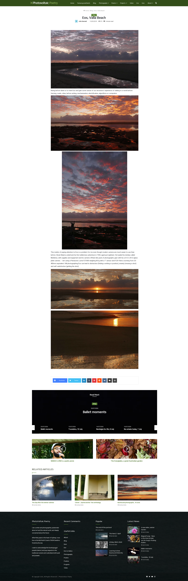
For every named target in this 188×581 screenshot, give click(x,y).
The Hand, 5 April (115, 533)
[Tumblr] (89, 380)
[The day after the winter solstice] (51, 487)
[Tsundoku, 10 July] (133, 559)
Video (131, 3)
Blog (94, 3)
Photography (103, 3)
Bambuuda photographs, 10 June (129, 502)
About (150, 3)
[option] (94, 412)
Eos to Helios (68, 551)
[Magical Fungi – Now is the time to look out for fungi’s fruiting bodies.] (133, 538)
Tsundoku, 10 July (95, 412)
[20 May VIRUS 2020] (102, 544)
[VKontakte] (104, 380)
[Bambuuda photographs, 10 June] (137, 487)
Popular (99, 521)
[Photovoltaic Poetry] (44, 3)
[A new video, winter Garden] (133, 530)
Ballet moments (146, 548)
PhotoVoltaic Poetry (65, 577)
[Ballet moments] (133, 551)
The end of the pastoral (104, 527)
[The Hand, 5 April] (102, 536)
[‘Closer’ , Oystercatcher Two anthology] (94, 487)
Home (72, 3)
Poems (114, 3)
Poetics (66, 561)
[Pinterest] (94, 380)
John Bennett (83, 21)
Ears (143, 3)
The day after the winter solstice (43, 502)
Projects (123, 3)
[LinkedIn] (84, 380)
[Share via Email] (109, 380)
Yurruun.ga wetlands (83, 3)
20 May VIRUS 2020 (115, 542)
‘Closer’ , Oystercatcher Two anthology (88, 502)
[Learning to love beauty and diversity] (102, 553)
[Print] (115, 380)
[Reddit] (99, 380)
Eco (138, 3)
